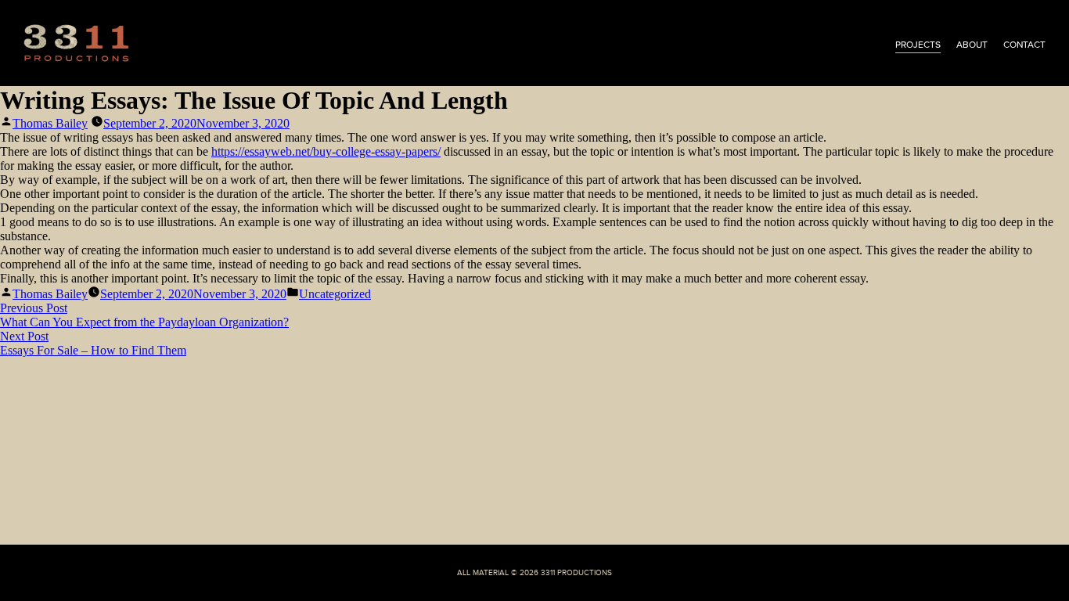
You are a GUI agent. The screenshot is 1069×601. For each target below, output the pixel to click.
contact (1024, 44)
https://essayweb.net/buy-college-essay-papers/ (326, 151)
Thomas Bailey (50, 123)
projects (918, 44)
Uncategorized (335, 293)
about (972, 44)
